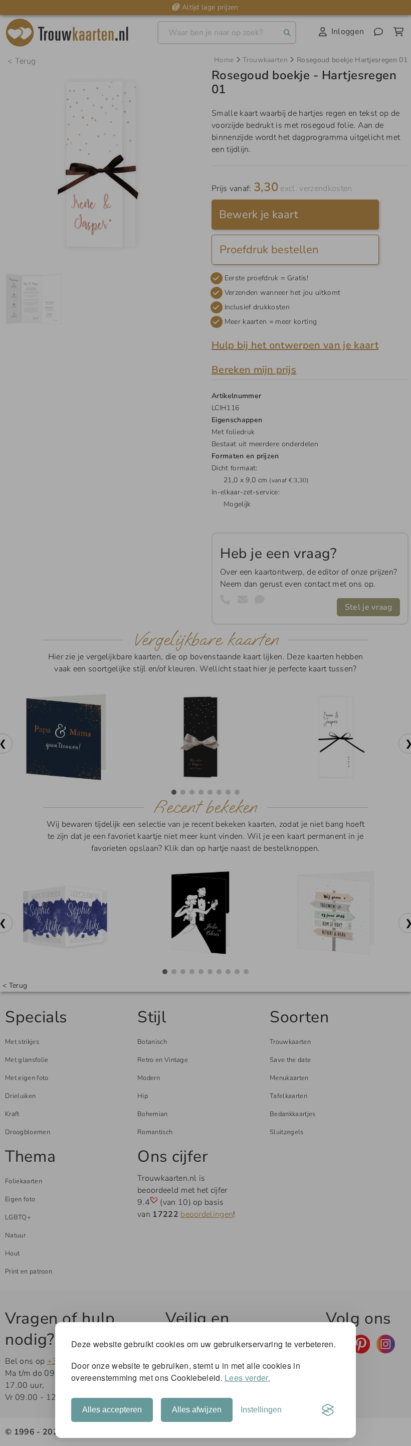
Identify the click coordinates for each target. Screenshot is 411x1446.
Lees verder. (247, 1377)
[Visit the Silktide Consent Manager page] (328, 1410)
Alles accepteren (112, 1409)
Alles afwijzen (197, 1409)
